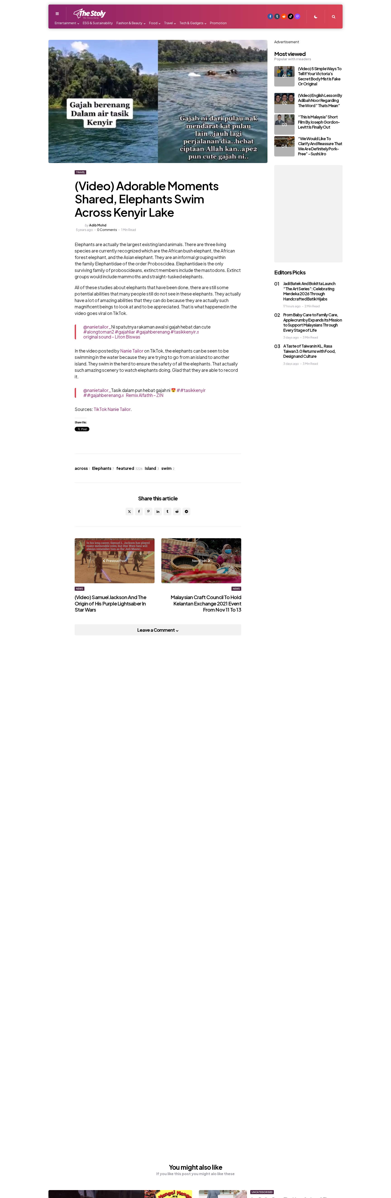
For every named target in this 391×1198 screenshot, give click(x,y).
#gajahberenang (153, 331)
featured (129, 468)
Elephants (103, 468)
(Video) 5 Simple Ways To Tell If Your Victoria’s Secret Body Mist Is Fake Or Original (320, 76)
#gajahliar (125, 331)
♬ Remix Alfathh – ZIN (142, 395)
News (79, 588)
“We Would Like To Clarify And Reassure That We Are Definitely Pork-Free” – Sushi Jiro (320, 146)
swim (167, 468)
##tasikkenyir (191, 390)
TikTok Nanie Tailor (112, 409)
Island (152, 468)
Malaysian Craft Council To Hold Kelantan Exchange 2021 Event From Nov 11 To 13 (206, 603)
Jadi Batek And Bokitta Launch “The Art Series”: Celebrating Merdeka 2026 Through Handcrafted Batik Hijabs (309, 291)
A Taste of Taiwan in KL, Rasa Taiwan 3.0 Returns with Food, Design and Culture (309, 351)
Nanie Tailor (131, 350)
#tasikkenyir (183, 331)
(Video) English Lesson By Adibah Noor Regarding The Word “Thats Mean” (320, 100)
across (82, 468)
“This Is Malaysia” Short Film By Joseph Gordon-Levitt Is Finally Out (319, 122)
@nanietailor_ (97, 326)
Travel (80, 172)
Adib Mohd (97, 225)
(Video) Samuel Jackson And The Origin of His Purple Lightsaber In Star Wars (110, 603)
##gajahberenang (102, 395)
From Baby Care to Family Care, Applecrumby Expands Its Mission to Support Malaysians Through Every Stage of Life (312, 322)
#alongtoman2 (98, 331)
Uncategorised (262, 1192)
